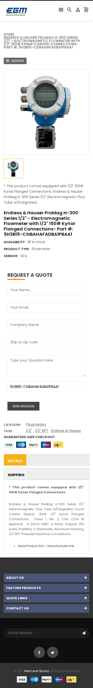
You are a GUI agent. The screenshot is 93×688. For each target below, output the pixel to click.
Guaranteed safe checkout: (29, 437)
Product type (16, 249)
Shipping (16, 474)
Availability (14, 242)
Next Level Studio (36, 671)
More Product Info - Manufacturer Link (46, 546)
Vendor (11, 256)
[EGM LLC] (46, 679)
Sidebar (17, 60)
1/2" (29, 430)
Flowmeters (36, 424)
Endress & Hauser (66, 430)
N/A (24, 255)
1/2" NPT (41, 430)
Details (15, 461)
